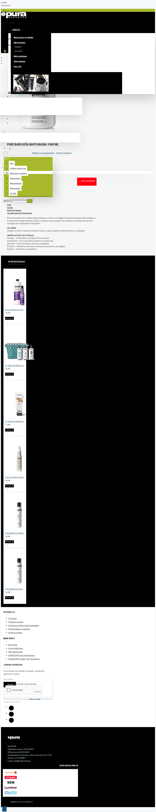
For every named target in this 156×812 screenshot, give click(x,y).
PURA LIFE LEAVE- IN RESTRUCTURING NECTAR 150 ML (15, 477)
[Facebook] (11, 708)
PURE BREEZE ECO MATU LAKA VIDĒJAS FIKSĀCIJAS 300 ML (15, 533)
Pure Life (17, 66)
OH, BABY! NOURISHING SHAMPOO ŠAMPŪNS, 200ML (15, 421)
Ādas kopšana (19, 61)
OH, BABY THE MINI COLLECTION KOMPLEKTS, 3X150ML (15, 365)
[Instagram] (11, 714)
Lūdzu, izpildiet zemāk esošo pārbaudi (20, 683)
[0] (3, 166)
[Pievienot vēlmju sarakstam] (7, 321)
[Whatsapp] (11, 720)
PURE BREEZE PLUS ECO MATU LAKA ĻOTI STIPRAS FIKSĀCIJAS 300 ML (15, 589)
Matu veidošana (20, 56)
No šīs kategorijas (16, 261)
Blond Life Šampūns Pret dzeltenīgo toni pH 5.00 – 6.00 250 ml (15, 309)
